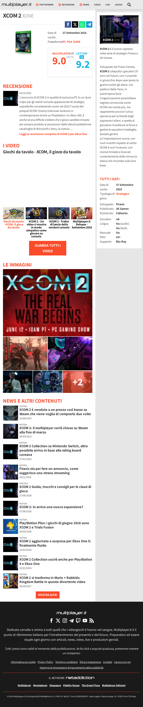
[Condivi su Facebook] (68, 24)
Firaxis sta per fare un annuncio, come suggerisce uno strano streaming (48, 470)
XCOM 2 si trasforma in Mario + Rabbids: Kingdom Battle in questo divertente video (52, 579)
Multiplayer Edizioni (113, 685)
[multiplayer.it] (71, 613)
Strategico (122, 194)
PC (64, 42)
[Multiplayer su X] (58, 620)
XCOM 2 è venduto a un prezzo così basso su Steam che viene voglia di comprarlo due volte (55, 411)
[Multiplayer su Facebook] (51, 620)
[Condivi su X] (75, 24)
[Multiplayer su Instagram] (65, 620)
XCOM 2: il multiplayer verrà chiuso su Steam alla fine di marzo (53, 430)
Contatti (107, 662)
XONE (76, 42)
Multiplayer (24, 685)
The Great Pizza (91, 685)
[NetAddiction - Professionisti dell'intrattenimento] (80, 678)
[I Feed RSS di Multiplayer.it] (91, 620)
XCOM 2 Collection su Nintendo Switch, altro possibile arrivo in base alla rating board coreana (53, 450)
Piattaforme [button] (46, 4)
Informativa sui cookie (23, 662)
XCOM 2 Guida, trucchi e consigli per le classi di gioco (55, 488)
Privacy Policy (45, 662)
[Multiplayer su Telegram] (71, 620)
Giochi (118, 4)
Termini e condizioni (66, 662)
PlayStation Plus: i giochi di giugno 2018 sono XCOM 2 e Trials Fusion (54, 525)
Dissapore (55, 685)
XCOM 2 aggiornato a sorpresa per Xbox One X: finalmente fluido (55, 543)
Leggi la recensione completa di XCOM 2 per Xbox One (53, 134)
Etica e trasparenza (90, 662)
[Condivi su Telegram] (89, 24)
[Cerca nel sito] (129, 4)
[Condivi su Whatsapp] (82, 24)
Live (108, 4)
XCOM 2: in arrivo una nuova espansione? (51, 507)
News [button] (86, 4)
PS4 (69, 42)
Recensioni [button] (68, 4)
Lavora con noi (122, 662)
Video (97, 4)
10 (81, 57)
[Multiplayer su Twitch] (78, 620)
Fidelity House (71, 685)
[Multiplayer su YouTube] (85, 620)
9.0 (59, 60)
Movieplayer (40, 685)
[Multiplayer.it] (16, 5)
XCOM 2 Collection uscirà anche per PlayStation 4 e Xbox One (55, 561)
